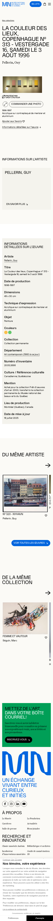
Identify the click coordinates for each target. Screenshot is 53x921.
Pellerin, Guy (10, 260)
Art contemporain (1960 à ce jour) (22, 354)
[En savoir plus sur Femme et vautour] (25, 618)
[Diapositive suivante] (47, 465)
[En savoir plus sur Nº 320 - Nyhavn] (25, 493)
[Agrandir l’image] (5, 104)
